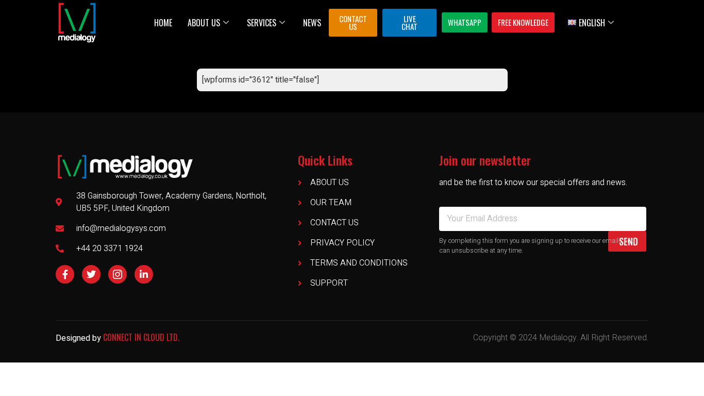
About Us (204, 22)
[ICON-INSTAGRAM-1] (117, 274)
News (312, 22)
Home (163, 22)
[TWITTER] (91, 274)
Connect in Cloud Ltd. (141, 337)
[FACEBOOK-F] (65, 274)
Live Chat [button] (409, 22)
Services (261, 22)
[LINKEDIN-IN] (144, 274)
